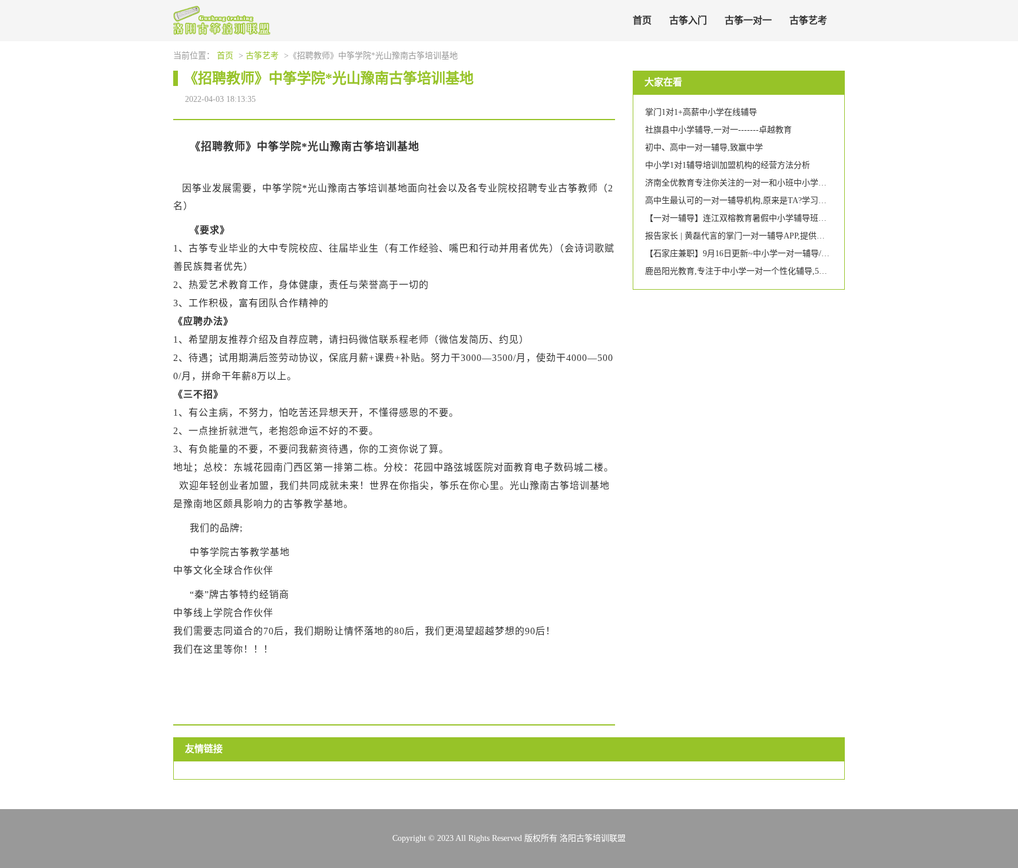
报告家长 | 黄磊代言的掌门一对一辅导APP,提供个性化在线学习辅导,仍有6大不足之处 (800, 235)
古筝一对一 (748, 20)
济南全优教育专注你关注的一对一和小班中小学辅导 (740, 182)
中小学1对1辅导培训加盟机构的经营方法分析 (727, 165)
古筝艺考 (808, 20)
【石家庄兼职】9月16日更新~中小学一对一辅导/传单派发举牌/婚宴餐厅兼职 (784, 253)
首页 (642, 20)
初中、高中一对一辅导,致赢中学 (704, 147)
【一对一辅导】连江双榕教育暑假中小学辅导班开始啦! (745, 218)
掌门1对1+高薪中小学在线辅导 (701, 112)
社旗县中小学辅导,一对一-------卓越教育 (718, 129)
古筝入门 (688, 20)
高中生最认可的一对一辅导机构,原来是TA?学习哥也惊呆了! (753, 200)
